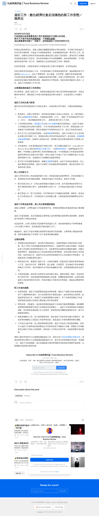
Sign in (93, 3)
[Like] (16, 29)
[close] (68, 428)
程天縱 (26, 435)
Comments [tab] (18, 396)
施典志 (16, 22)
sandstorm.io (25, 74)
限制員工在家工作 (42, 148)
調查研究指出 (61, 148)
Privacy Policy (64, 466)
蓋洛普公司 (39, 123)
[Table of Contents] (2, 258)
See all (18, 473)
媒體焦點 (37, 38)
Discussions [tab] (29, 420)
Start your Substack (44, 507)
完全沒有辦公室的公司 (71, 337)
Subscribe (83, 3)
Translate (18, 11)
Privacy (48, 502)
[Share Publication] (75, 3)
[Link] (11, 37)
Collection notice (62, 502)
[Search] (71, 3)
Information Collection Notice (48, 466)
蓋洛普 (50, 133)
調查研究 (28, 117)
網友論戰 (51, 38)
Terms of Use (59, 464)
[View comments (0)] (21, 29)
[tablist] (22, 396)
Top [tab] (16, 420)
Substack (40, 512)
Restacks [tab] (27, 396)
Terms (54, 502)
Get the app (59, 507)
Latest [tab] (22, 420)
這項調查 (49, 161)
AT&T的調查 (52, 123)
